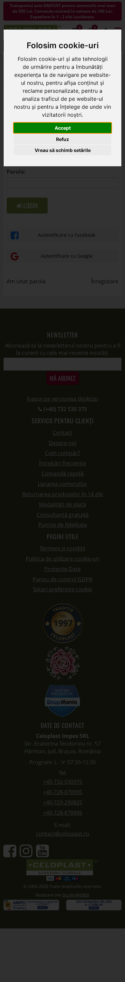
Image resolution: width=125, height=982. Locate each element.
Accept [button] (63, 128)
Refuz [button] (62, 139)
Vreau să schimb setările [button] (63, 150)
